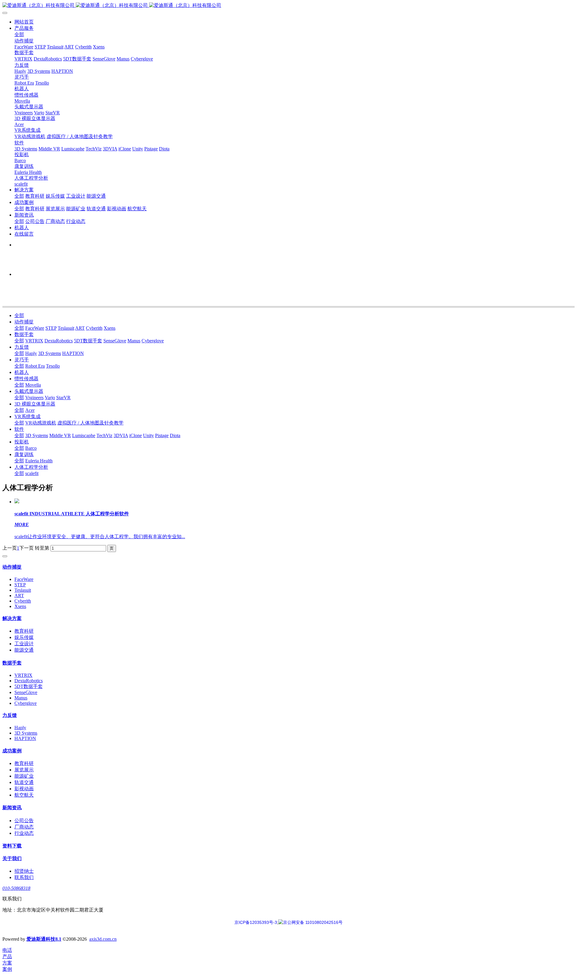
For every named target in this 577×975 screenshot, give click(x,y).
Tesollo (53, 366)
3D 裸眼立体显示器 (34, 403)
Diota (175, 435)
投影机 (21, 441)
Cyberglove (153, 340)
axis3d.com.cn (103, 939)
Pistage (162, 435)
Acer (30, 410)
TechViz (104, 435)
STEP (50, 328)
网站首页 (24, 21)
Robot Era (35, 366)
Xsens (109, 328)
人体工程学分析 (31, 467)
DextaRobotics (58, 340)
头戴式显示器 (28, 391)
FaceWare (34, 328)
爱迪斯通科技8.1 (43, 939)
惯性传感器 (26, 378)
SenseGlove (114, 340)
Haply (31, 353)
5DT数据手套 (88, 340)
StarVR (63, 397)
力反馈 (21, 347)
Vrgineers (34, 397)
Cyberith (94, 328)
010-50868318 (16, 888)
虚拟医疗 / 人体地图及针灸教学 (90, 422)
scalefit (31, 473)
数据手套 (24, 334)
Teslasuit (66, 328)
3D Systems (49, 353)
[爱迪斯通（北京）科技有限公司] (288, 5)
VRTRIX (34, 340)
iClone (135, 435)
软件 (19, 429)
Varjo (50, 397)
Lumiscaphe (83, 435)
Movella (33, 384)
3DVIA (121, 435)
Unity (148, 435)
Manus (133, 340)
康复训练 (24, 454)
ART (80, 328)
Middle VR (60, 435)
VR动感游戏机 (40, 422)
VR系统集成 (27, 416)
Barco (31, 448)
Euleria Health (39, 460)
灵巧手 (21, 359)
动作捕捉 (24, 321)
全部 (19, 34)
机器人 (21, 372)
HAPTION (73, 353)
